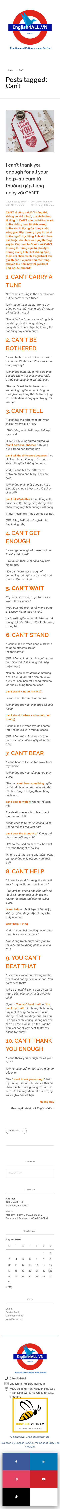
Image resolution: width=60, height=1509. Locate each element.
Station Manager (43, 201)
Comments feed (14, 1315)
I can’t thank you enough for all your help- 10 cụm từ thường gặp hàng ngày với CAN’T (27, 179)
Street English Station (42, 205)
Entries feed (12, 1312)
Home (10, 70)
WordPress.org (14, 1319)
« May (9, 1286)
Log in (9, 1308)
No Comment (18, 205)
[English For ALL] (30, 30)
